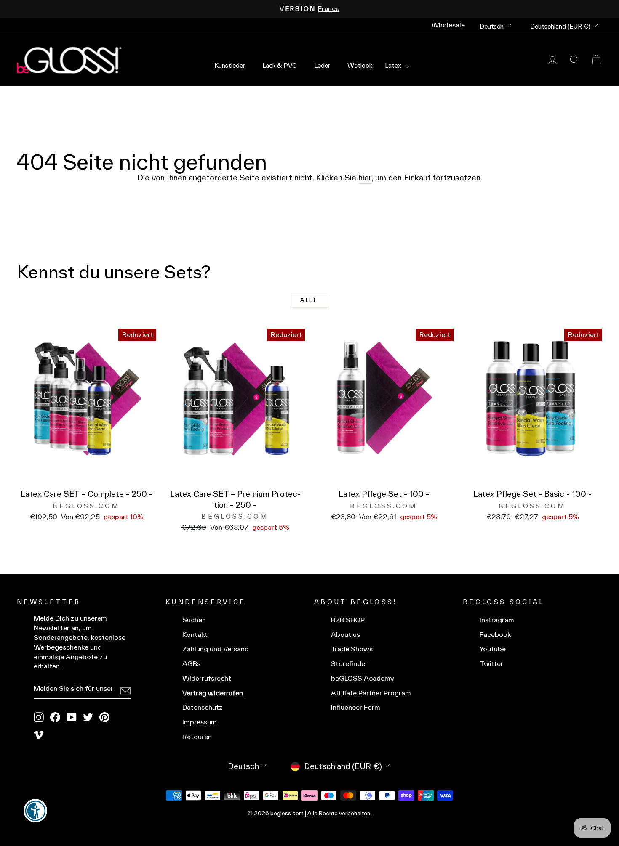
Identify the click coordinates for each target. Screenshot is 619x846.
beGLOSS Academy (362, 678)
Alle (309, 300)
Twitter (491, 663)
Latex (394, 65)
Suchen (194, 619)
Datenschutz (202, 707)
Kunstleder (229, 65)
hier (365, 177)
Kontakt (195, 634)
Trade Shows (352, 648)
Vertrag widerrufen (212, 693)
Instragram (497, 619)
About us (345, 634)
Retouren (197, 736)
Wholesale (448, 25)
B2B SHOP (348, 619)
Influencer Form (355, 707)
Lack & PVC (279, 65)
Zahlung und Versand (215, 648)
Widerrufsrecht (206, 678)
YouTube (493, 648)
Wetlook (359, 65)
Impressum (199, 722)
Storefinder (349, 663)
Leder (322, 65)
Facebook (495, 634)
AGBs (191, 663)
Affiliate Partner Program (371, 693)
